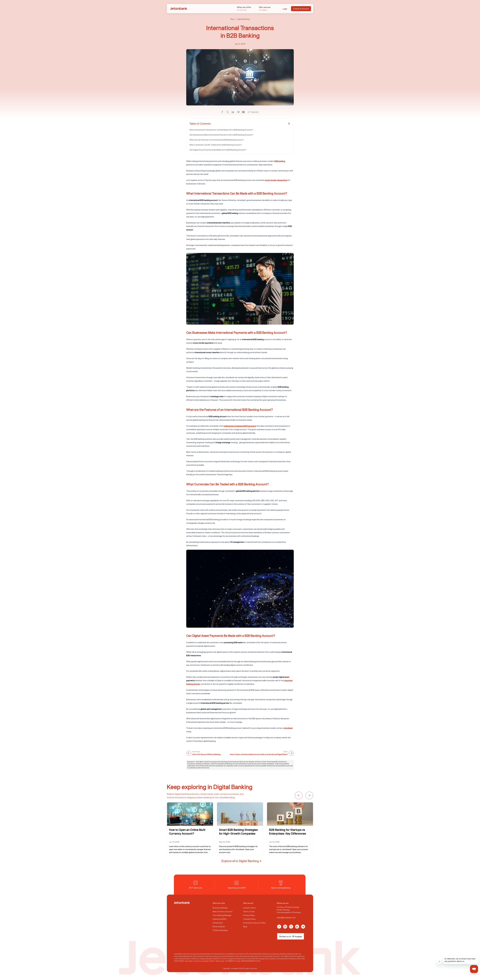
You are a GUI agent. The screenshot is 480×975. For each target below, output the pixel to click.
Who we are (264, 8)
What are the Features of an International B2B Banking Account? (216, 139)
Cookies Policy (249, 919)
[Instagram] (285, 927)
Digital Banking (243, 19)
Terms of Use (249, 911)
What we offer (244, 8)
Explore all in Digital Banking (240, 861)
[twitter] (227, 111)
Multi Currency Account (222, 911)
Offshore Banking (220, 930)
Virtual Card (217, 922)
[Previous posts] (298, 795)
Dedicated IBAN (219, 919)
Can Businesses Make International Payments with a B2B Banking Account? (221, 134)
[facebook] (222, 111)
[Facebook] (279, 927)
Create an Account (301, 8)
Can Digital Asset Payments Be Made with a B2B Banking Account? (217, 149)
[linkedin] (232, 111)
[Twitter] (291, 927)
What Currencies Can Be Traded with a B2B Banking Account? (215, 144)
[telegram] (238, 111)
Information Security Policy (254, 922)
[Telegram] (303, 927)
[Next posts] (309, 795)
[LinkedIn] (297, 927)
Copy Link (254, 112)
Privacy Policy (249, 915)
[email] (243, 111)
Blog (232, 19)
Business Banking (220, 907)
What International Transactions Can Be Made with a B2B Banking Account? (221, 129)
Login (284, 9)
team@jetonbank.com (286, 917)
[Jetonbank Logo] (182, 903)
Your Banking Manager (222, 915)
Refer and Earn (219, 926)
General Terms (249, 907)
